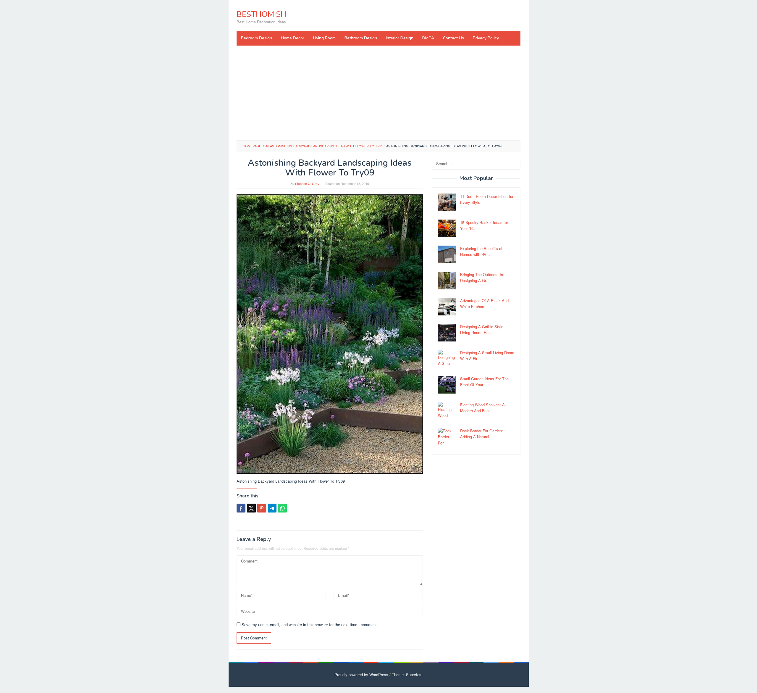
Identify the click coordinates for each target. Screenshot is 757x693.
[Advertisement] (378, 92)
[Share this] (241, 508)
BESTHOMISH (261, 14)
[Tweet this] (251, 508)
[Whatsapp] (282, 508)
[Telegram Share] (272, 508)
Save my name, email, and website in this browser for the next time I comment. (310, 624)
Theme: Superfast (407, 674)
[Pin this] (261, 508)
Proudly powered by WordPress (361, 674)
